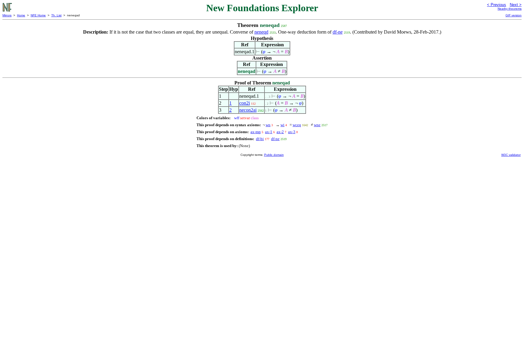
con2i (244, 103)
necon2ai (248, 110)
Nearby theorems (510, 8)
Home (21, 15)
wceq (297, 125)
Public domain (274, 154)
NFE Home (38, 15)
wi (282, 125)
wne (317, 125)
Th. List (56, 15)
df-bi (260, 138)
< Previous (496, 4)
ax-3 (291, 132)
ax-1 (268, 132)
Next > (516, 4)
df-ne (338, 31)
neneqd (261, 31)
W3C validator (511, 154)
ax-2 (280, 132)
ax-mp (255, 132)
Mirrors (7, 15)
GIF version (514, 15)
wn (268, 125)
